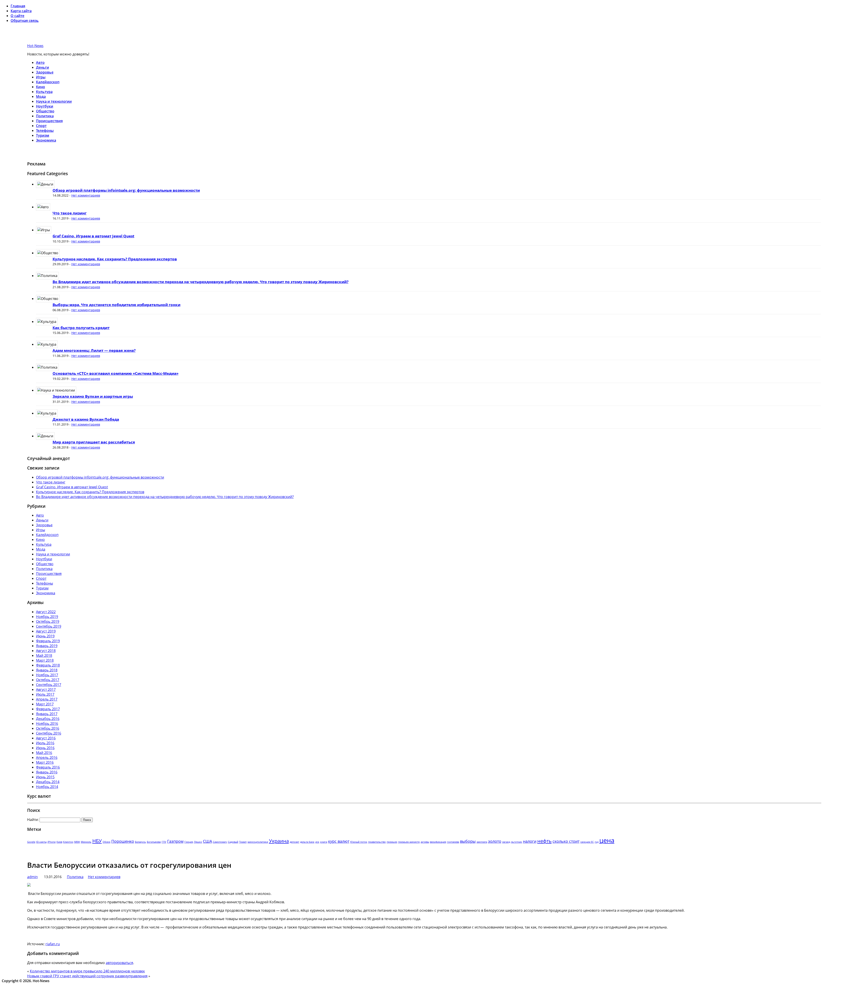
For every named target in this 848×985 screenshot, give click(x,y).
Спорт (41, 125)
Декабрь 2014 (47, 781)
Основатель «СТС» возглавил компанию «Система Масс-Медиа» (115, 373)
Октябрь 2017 (47, 679)
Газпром (175, 841)
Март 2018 (45, 660)
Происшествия (49, 120)
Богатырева (154, 841)
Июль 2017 (45, 694)
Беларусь (140, 841)
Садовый (233, 841)
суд (596, 841)
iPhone (51, 841)
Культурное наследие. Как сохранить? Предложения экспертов (115, 258)
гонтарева (453, 841)
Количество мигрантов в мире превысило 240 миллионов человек (87, 971)
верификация (438, 841)
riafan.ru (52, 943)
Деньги (42, 67)
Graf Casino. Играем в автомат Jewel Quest (93, 236)
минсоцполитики (258, 841)
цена (606, 840)
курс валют (338, 841)
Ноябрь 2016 (47, 723)
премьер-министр (409, 841)
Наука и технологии (54, 101)
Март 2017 (45, 704)
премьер (392, 841)
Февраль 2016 (48, 767)
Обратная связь (25, 20)
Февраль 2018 (48, 665)
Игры (40, 77)
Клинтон (68, 841)
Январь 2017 (46, 713)
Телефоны (45, 130)
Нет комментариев (85, 195)
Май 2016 (44, 752)
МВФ (77, 841)
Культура (44, 91)
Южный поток (358, 841)
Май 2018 (44, 655)
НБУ (97, 840)
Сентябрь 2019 (48, 626)
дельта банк (307, 841)
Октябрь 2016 (47, 728)
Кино (40, 86)
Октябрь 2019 (47, 621)
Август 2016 (46, 738)
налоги (529, 841)
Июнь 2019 (45, 636)
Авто (40, 62)
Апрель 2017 (46, 699)
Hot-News (35, 45)
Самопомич (220, 841)
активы (425, 841)
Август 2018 (46, 650)
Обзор (106, 841)
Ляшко (198, 841)
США (207, 841)
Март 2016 (45, 762)
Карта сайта (21, 10)
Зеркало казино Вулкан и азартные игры (93, 396)
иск (317, 841)
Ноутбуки (44, 106)
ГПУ (164, 841)
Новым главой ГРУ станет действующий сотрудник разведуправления (87, 976)
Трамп (243, 841)
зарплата (482, 841)
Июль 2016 (45, 743)
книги (323, 841)
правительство (377, 841)
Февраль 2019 (48, 640)
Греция (188, 841)
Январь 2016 (46, 772)
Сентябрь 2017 (48, 684)
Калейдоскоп (47, 82)
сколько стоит (566, 841)
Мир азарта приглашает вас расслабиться (94, 442)
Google (31, 841)
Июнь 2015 (45, 777)
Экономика (46, 140)
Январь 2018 (46, 670)
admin (32, 876)
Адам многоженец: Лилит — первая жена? (94, 350)
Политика (45, 116)
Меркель (86, 841)
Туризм (42, 135)
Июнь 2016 (45, 747)
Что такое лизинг (70, 213)
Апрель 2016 (46, 757)
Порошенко (122, 841)
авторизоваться (119, 962)
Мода (41, 96)
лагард (506, 841)
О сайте (17, 15)
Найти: (33, 819)
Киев (59, 841)
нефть (544, 840)
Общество (45, 111)
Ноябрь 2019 (47, 616)
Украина (279, 840)
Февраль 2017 (48, 709)
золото (494, 841)
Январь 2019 (46, 645)
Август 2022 (46, 611)
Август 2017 (46, 689)
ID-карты (41, 841)
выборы (468, 841)
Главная (18, 6)
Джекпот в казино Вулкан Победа (86, 419)
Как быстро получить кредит (81, 327)
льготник (516, 841)
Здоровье (44, 72)
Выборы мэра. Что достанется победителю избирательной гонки (116, 304)
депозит (294, 841)
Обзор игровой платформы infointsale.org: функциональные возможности (126, 190)
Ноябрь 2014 (47, 786)
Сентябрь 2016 (48, 733)
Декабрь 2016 (47, 718)
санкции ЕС (587, 841)
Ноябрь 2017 (47, 674)
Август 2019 (46, 631)
